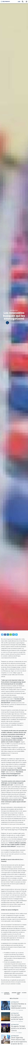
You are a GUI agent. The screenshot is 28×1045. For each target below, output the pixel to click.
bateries (14, 992)
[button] (2, 635)
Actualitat (14, 310)
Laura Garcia (21, 1010)
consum (24, 992)
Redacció (13, 322)
